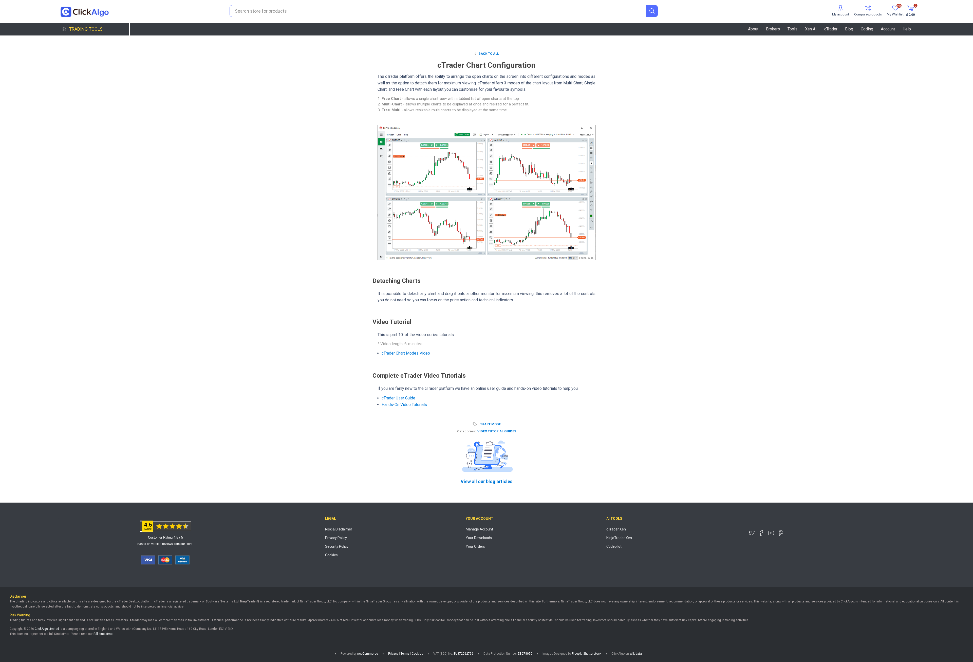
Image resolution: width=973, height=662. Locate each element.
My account (840, 14)
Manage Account (479, 529)
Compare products (868, 14)
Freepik (577, 653)
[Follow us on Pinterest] (781, 533)
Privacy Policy (336, 538)
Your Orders (475, 546)
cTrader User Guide (398, 398)
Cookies (331, 555)
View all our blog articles (486, 481)
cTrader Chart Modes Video (406, 353)
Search (652, 11)
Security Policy (336, 546)
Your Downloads (479, 538)
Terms (405, 653)
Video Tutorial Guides (496, 431)
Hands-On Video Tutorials (404, 404)
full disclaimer (103, 634)
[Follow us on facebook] (761, 533)
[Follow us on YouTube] (771, 533)
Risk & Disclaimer (338, 529)
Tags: (476, 424)
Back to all (488, 54)
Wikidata (636, 653)
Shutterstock (592, 653)
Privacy (393, 653)
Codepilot (614, 546)
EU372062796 (463, 653)
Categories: (466, 431)
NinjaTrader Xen (619, 538)
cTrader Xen (616, 529)
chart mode (490, 424)
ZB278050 (525, 653)
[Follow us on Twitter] (752, 533)
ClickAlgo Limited (47, 629)
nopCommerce (367, 653)
